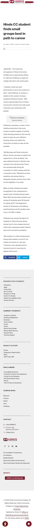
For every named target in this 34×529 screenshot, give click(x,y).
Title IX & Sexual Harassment (13, 383)
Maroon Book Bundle (10, 328)
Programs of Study (9, 294)
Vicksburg (6, 406)
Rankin (5, 401)
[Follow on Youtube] (16, 446)
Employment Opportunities (12, 352)
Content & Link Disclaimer (12, 376)
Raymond (6, 396)
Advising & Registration (11, 317)
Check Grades (8, 322)
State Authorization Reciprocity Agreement (16, 463)
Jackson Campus (20, 44)
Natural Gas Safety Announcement (14, 460)
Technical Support (9, 335)
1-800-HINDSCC (11, 424)
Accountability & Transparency (12, 452)
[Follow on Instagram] (12, 446)
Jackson (6, 398)
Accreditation (7, 455)
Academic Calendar (10, 315)
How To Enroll (8, 291)
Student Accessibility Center (12, 298)
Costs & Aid (7, 289)
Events (6, 324)
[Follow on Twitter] (8, 446)
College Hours (10, 432)
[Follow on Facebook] (4, 446)
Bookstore (7, 320)
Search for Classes (9, 296)
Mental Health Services (11, 331)
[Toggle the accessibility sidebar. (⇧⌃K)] (5, 524)
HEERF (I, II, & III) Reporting (15, 478)
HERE (27, 518)
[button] (28, 10)
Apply (5, 287)
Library (6, 326)
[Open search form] (24, 10)
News (27, 44)
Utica (5, 403)
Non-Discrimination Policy (11, 378)
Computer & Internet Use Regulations (15, 374)
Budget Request (8, 458)
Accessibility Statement (11, 372)
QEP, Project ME (9, 357)
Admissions (7, 285)
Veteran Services (9, 300)
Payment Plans (8, 333)
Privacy (6, 381)
